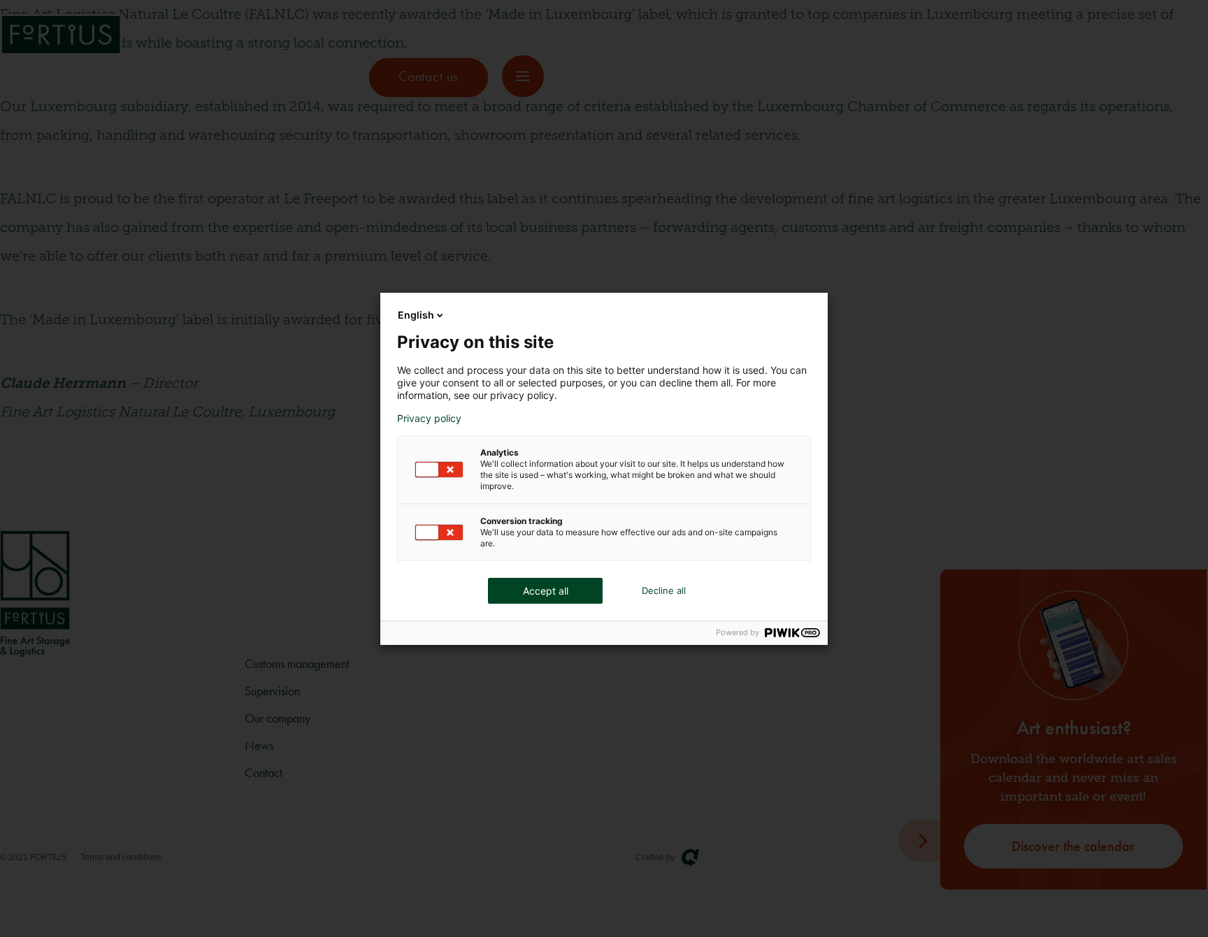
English (416, 315)
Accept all (545, 591)
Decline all (664, 590)
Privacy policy (429, 418)
